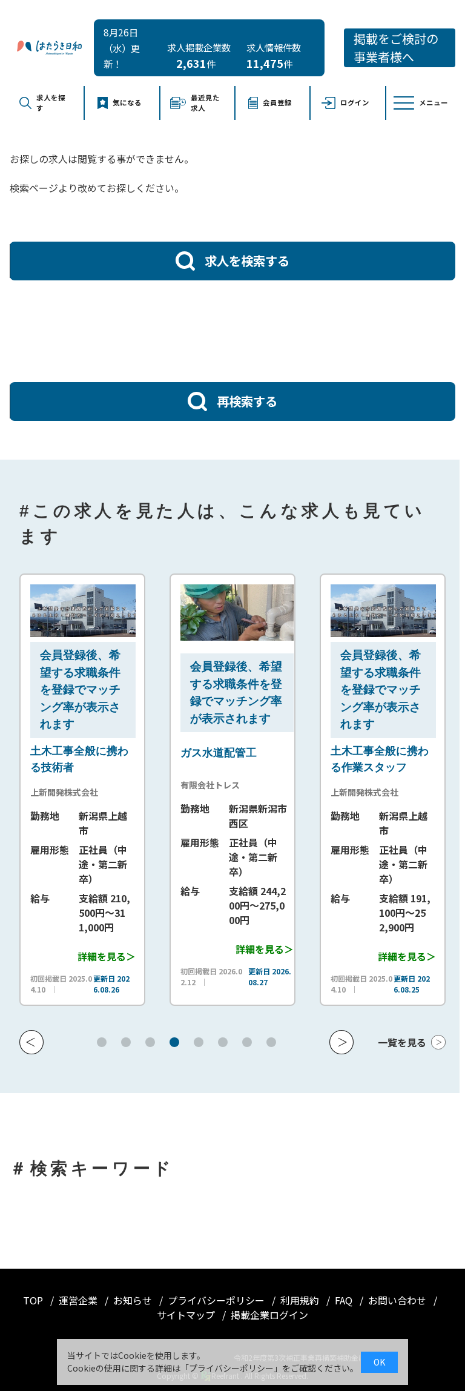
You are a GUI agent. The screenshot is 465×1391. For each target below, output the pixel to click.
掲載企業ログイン (269, 1314)
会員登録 (277, 102)
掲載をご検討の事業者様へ (396, 47)
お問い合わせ (398, 1300)
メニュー (433, 102)
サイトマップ (187, 1314)
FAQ (345, 1300)
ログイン (354, 102)
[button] (31, 1042)
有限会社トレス (184, 785)
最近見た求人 (205, 103)
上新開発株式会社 (38, 792)
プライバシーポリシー (217, 1300)
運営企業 (79, 1300)
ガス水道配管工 (192, 753)
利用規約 (301, 1300)
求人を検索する (247, 260)
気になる (127, 102)
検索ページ (34, 187)
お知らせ (133, 1300)
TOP (34, 1300)
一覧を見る (402, 1042)
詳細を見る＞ (80, 956)
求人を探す (50, 103)
